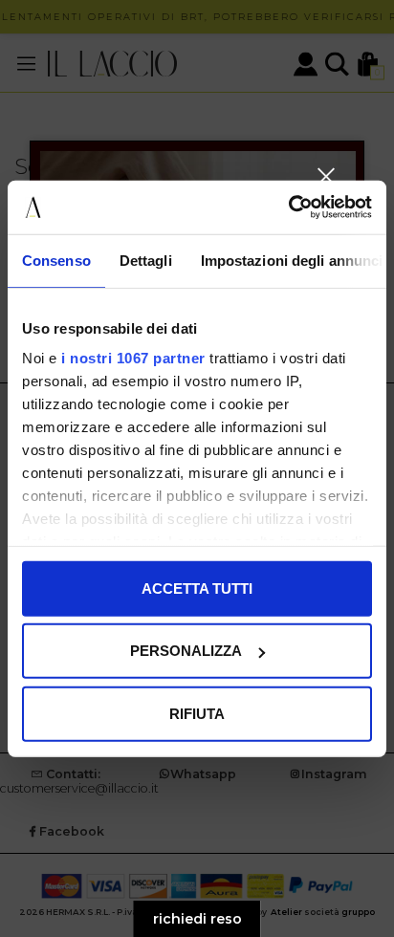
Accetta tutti (197, 587)
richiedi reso (197, 918)
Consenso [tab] (56, 259)
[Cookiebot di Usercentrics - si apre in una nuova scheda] (288, 207)
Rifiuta (197, 713)
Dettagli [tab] (146, 259)
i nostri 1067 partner (133, 358)
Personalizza (186, 651)
